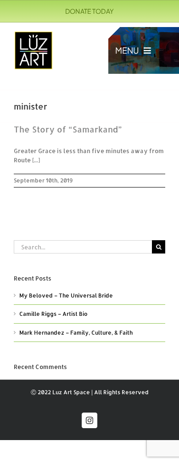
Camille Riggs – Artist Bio (53, 313)
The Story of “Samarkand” (68, 129)
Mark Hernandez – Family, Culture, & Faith (76, 332)
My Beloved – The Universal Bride (66, 295)
